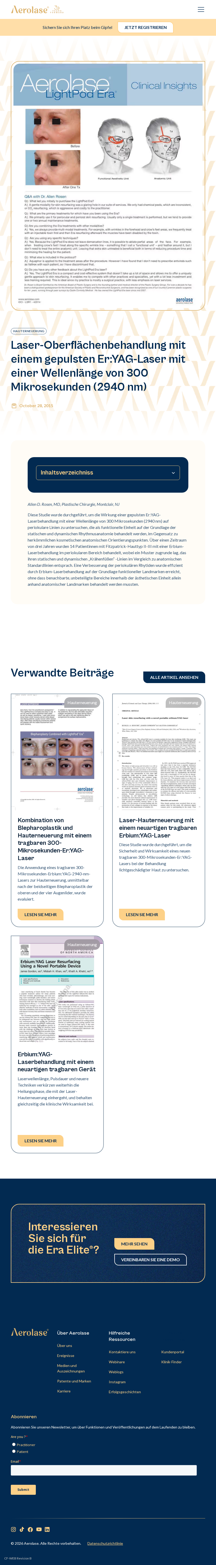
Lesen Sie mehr (40, 914)
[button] (200, 9)
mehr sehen (134, 1243)
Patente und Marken (74, 1381)
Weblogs (116, 1372)
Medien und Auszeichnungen (71, 1368)
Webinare (117, 1362)
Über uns (64, 1345)
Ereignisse (65, 1355)
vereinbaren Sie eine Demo (150, 1259)
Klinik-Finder (171, 1362)
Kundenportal (172, 1352)
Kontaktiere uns (122, 1352)
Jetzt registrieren (145, 27)
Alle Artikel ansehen (174, 677)
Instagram (117, 1382)
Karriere (64, 1391)
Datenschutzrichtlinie (105, 1543)
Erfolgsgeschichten (125, 1392)
